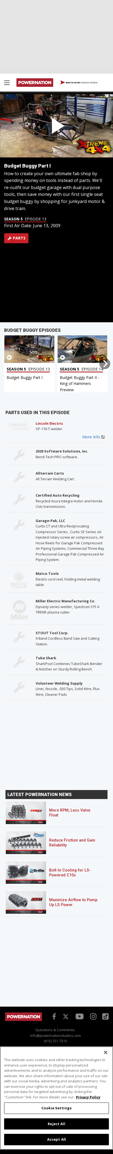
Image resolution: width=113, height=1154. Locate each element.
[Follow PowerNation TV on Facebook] (53, 1016)
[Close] (106, 1052)
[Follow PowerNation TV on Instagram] (92, 1016)
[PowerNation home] (23, 1019)
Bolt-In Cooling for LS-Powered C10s (70, 872)
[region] (56, 1098)
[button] (7, 83)
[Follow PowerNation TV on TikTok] (105, 1016)
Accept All (56, 1139)
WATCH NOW (81, 82)
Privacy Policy (88, 1097)
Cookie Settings (56, 1108)
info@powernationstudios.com (55, 1035)
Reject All (56, 1123)
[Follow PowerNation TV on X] (66, 1017)
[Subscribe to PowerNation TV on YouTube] (79, 1017)
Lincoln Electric (49, 423)
